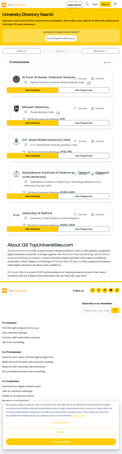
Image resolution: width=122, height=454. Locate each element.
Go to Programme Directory (60, 38)
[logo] (13, 4)
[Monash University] (16, 108)
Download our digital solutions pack (21, 386)
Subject (60, 51)
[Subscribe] (115, 310)
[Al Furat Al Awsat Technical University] (16, 79)
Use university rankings (14, 332)
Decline (61, 432)
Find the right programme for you (20, 327)
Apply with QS (74, 5)
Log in (95, 4)
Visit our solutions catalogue (17, 391)
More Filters (99, 51)
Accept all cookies (61, 441)
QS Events (57, 261)
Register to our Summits (15, 400)
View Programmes (83, 90)
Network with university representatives (24, 366)
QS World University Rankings (78, 254)
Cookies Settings (61, 422)
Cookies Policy (79, 415)
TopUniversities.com (18, 250)
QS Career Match (16, 272)
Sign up (105, 4)
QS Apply (74, 261)
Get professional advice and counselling (23, 371)
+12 (89, 82)
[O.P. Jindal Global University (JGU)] (16, 141)
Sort (106, 62)
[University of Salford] (16, 215)
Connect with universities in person (21, 337)
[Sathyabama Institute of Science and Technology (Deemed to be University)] (16, 174)
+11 (58, 112)
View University (32, 90)
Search (20, 51)
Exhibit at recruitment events (18, 395)
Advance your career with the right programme (27, 357)
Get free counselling (13, 342)
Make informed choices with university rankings (28, 361)
